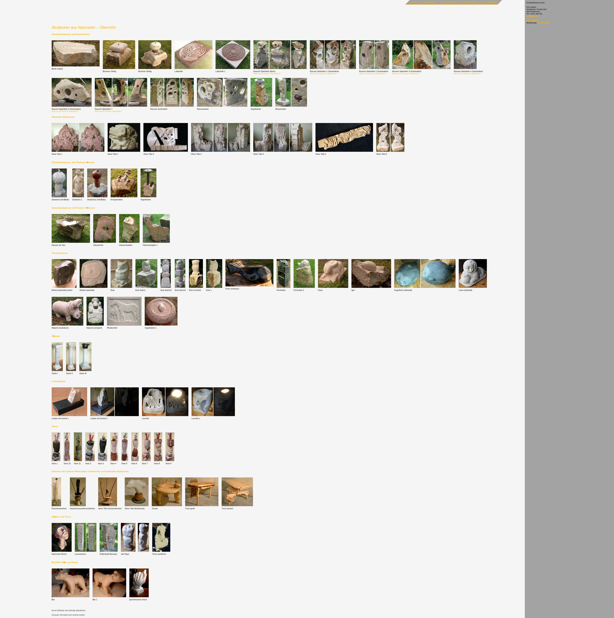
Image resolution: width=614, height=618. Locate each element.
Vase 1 (55, 463)
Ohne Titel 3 (148, 154)
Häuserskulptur (125, 245)
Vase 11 (77, 463)
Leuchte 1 (196, 418)
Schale (155, 508)
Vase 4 (113, 463)
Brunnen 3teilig (145, 71)
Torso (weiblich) (159, 554)
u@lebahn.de (532, 16)
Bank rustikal (57, 69)
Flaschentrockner (59, 508)
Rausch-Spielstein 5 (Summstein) (66, 109)
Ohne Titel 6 (320, 154)
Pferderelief (112, 328)
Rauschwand (203, 109)
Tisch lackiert (227, 508)
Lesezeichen (80, 554)
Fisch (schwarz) (232, 289)
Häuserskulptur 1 (150, 245)
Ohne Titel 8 (381, 154)
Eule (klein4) (180, 290)
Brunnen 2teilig (109, 71)
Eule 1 (209, 290)
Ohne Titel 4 (196, 154)
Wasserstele (280, 109)
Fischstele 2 (299, 290)
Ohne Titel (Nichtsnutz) (135, 508)
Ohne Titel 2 (113, 154)
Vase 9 (168, 463)
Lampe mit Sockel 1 (60, 418)
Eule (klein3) (166, 290)
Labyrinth (179, 71)
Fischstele (281, 290)
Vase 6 (134, 463)
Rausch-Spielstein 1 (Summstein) (324, 71)
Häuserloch (98, 245)
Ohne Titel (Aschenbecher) (110, 508)
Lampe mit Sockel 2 (98, 418)
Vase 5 (124, 463)
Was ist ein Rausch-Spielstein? (266, 74)
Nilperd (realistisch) (60, 328)
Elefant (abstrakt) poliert (62, 290)
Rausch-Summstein (158, 109)
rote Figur (125, 554)
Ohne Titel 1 (57, 154)
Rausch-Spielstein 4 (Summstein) (468, 71)
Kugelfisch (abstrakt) (403, 290)
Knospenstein (117, 200)
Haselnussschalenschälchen (82, 508)
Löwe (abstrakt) (465, 290)
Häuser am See (58, 245)
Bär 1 (95, 600)
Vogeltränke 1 (151, 328)
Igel (353, 290)
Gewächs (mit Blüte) (60, 200)
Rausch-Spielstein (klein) (264, 71)
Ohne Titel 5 (258, 154)
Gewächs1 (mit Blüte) (96, 200)
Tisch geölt (190, 508)
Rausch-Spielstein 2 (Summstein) (373, 71)
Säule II (69, 373)
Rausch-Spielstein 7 (103, 109)
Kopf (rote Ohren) (59, 554)
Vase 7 (145, 463)
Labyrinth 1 (220, 71)
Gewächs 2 (77, 200)
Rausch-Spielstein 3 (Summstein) (406, 71)
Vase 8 (157, 463)
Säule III (82, 373)
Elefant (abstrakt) (87, 290)
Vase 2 (88, 463)
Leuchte (145, 418)
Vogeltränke (256, 109)
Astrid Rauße (544, 23)
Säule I (55, 373)
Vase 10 (67, 463)
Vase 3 (101, 463)
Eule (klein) (140, 290)
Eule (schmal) (195, 290)
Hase (320, 290)
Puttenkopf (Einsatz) (108, 554)
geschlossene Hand (138, 600)
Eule (113, 290)
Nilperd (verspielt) (94, 328)
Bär (53, 600)
